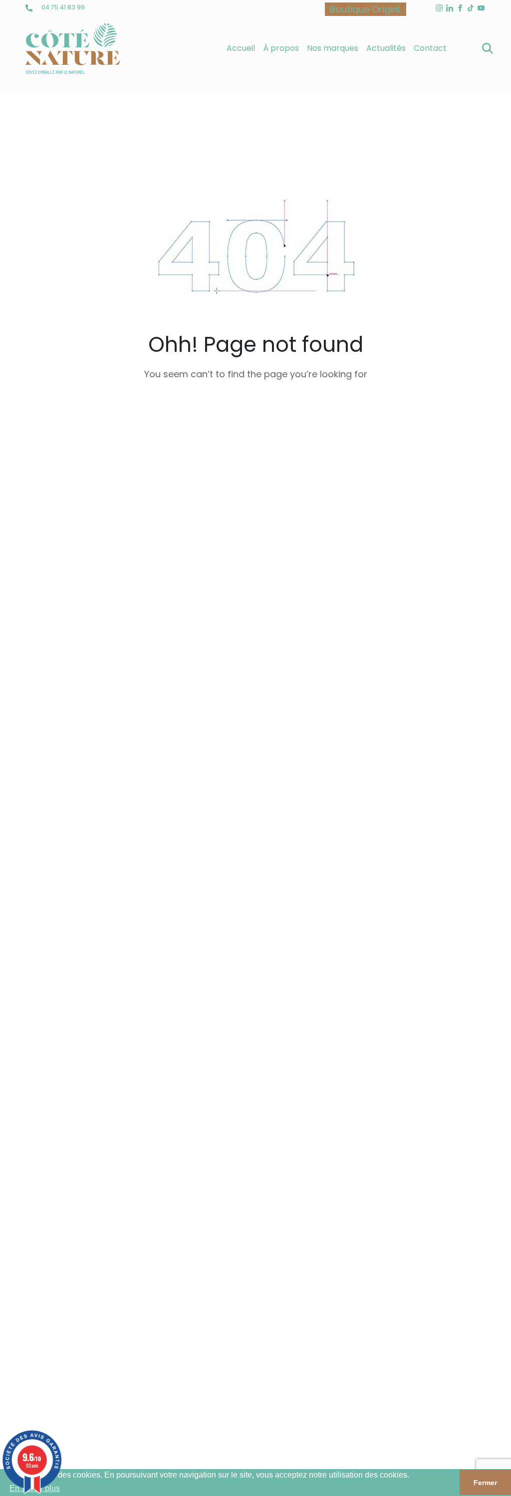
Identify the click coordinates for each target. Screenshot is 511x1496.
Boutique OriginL (365, 9)
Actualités (386, 48)
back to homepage (255, 423)
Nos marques (332, 48)
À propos (281, 48)
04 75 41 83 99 (62, 7)
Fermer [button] (485, 1483)
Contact (430, 48)
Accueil (241, 48)
